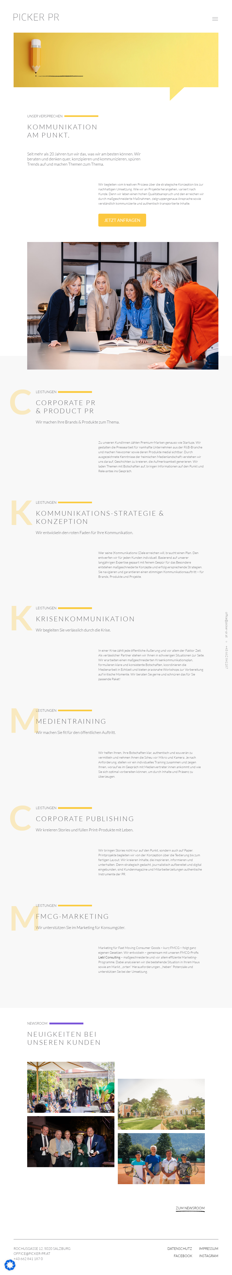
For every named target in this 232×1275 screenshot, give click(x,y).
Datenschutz (179, 1248)
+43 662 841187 (227, 657)
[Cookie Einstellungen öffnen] (10, 1269)
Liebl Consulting (109, 957)
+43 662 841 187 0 (28, 1259)
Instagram (208, 1256)
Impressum (208, 1248)
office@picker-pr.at (227, 624)
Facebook (183, 1256)
